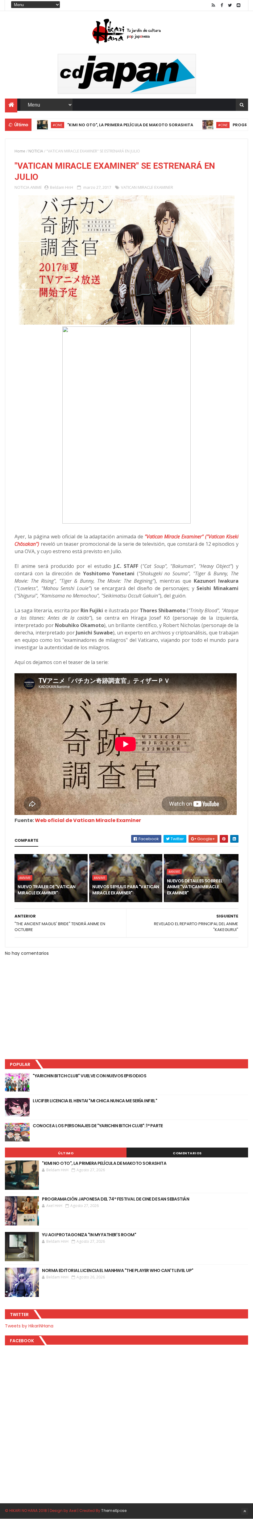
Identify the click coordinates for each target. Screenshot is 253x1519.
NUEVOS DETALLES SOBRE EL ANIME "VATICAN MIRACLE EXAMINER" (195, 887)
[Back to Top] (244, 1511)
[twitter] (230, 5)
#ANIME (25, 878)
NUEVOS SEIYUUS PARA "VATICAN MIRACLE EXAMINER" (125, 890)
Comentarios (187, 1153)
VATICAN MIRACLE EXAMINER (147, 187)
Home (20, 151)
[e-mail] (238, 5)
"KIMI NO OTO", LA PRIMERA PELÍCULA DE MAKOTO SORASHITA (102, 125)
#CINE (194, 125)
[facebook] (221, 5)
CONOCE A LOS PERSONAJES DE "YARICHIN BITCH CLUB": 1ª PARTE (98, 1126)
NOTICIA (35, 151)
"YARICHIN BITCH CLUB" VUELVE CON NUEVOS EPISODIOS (89, 1076)
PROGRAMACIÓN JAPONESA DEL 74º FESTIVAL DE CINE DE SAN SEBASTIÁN (115, 1199)
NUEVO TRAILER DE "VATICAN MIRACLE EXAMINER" (46, 890)
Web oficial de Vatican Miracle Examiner (88, 820)
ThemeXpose (113, 1510)
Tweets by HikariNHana (29, 1326)
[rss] (213, 5)
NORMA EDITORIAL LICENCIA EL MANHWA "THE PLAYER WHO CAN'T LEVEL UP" (117, 1270)
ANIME (36, 187)
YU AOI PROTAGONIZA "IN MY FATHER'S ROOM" (89, 1235)
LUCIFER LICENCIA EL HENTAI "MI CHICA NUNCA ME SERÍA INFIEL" (95, 1101)
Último (65, 1153)
